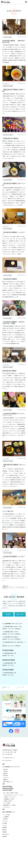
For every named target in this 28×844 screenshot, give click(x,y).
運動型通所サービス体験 (9, 805)
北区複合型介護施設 (7, 790)
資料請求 (4, 832)
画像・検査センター (8, 781)
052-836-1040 (9, 663)
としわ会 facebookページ (8, 757)
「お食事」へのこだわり (9, 797)
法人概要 (4, 823)
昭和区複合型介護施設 (7, 788)
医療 (3, 764)
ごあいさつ (6, 777)
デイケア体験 (6, 803)
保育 (3, 809)
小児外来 (5, 771)
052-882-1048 (9, 626)
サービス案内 (6, 814)
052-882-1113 (9, 637)
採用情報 (4, 836)
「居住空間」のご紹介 (8, 799)
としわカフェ (6, 807)
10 (17, 587)
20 (20, 587)
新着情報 (4, 827)
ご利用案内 (6, 816)
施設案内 (5, 779)
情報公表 (4, 830)
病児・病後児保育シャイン (8, 812)
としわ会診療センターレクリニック (11, 766)
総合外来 (5, 769)
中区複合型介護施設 (7, 786)
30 (23, 587)
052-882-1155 (9, 642)
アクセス (4, 825)
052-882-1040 (9, 653)
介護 (3, 784)
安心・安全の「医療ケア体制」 (11, 792)
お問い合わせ (5, 834)
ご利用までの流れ (7, 801)
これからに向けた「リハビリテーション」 (13, 795)
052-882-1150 (9, 632)
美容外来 (5, 773)
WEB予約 (5, 775)
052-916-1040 (9, 673)
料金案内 (5, 818)
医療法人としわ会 (6, 687)
